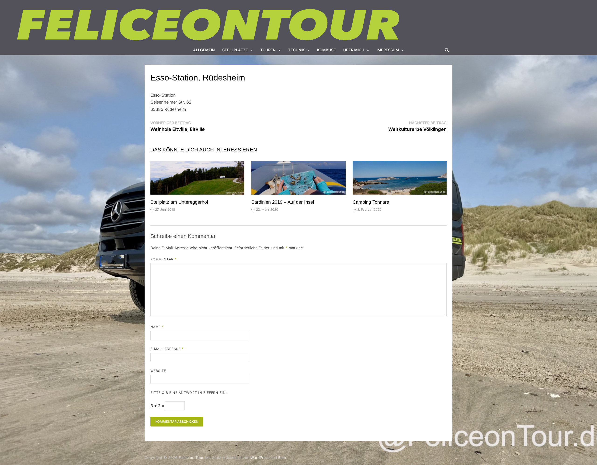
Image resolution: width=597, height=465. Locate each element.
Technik (296, 50)
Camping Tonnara (371, 202)
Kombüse (326, 50)
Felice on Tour (191, 457)
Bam (282, 457)
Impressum (388, 50)
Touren (268, 50)
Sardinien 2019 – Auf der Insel (282, 202)
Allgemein (204, 50)
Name (157, 327)
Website (158, 371)
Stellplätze (235, 50)
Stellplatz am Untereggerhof (179, 202)
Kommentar (163, 259)
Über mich (353, 50)
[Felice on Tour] (209, 25)
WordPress (259, 457)
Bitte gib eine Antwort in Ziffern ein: (188, 393)
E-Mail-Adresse (167, 349)
